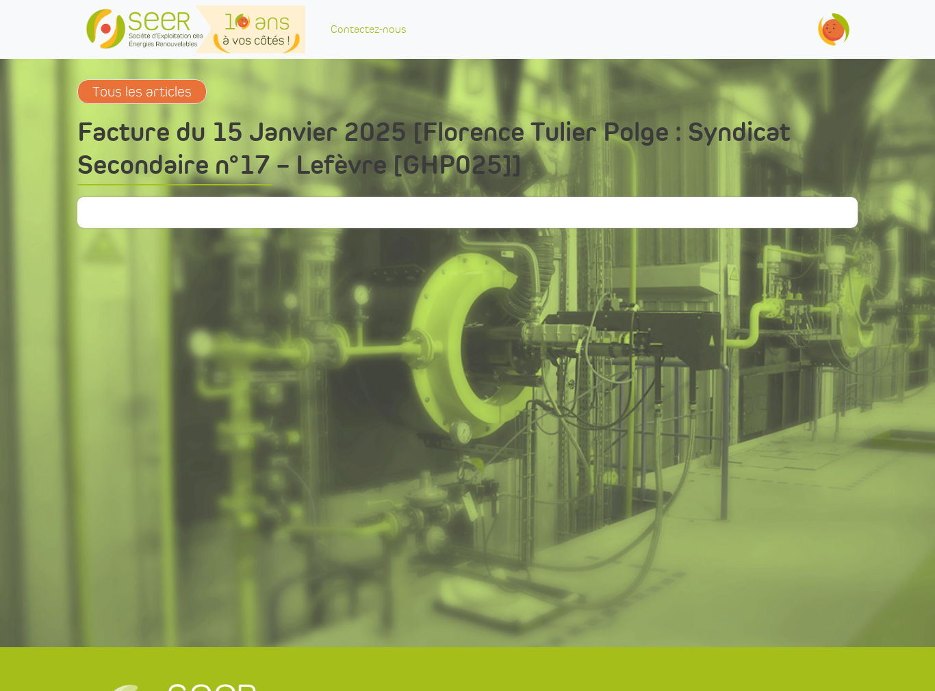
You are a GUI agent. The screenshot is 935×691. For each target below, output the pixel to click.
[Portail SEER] (195, 29)
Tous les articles (142, 91)
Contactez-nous (368, 29)
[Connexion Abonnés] (833, 29)
